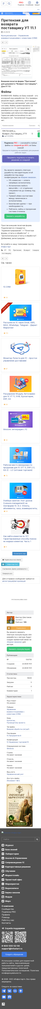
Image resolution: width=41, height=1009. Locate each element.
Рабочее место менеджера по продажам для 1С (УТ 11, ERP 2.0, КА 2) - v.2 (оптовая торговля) (19, 467)
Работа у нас (8, 920)
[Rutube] (9, 997)
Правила (6, 915)
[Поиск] (9, 3)
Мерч (8, 901)
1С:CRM (7, 287)
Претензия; (17, 250)
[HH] (15, 991)
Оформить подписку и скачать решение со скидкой (20, 159)
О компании (8, 906)
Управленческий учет (15, 774)
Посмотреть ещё (20, 553)
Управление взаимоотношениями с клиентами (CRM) (15, 711)
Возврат (27, 250)
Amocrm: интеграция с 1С (15, 429)
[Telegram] (4, 991)
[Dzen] (20, 991)
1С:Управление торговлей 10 (18, 742)
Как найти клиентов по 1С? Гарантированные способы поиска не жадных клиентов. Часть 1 (19, 538)
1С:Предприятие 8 (14, 736)
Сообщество (8, 909)
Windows (10, 748)
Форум (8, 897)
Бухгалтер (11, 720)
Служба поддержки (15, 928)
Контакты (6, 923)
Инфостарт (6, 247)
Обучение (10, 871)
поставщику (6, 253)
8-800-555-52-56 (11, 946)
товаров (35, 250)
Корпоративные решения (18, 867)
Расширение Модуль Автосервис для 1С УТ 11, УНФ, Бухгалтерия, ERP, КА (19, 396)
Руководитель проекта (16, 723)
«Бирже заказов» (28, 177)
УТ (5, 250)
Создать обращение (14, 954)
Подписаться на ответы (12, 560)
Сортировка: (15, 569)
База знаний (11, 849)
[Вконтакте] (9, 991)
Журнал (9, 845)
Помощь (6, 917)
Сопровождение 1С (14, 862)
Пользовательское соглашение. (16, 970)
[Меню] (3, 3)
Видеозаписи (12, 888)
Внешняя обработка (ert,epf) (18, 729)
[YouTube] (4, 997)
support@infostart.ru (12, 949)
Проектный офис (13, 880)
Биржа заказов (12, 892)
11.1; (10, 250)
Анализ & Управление (16, 858)
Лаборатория (12, 854)
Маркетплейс (12, 875)
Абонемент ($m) (13, 781)
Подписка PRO (9, 912)
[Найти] (37, 839)
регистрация (7, 581)
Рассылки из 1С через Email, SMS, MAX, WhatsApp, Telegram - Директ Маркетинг (20, 325)
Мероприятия (12, 884)
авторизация (19, 581)
